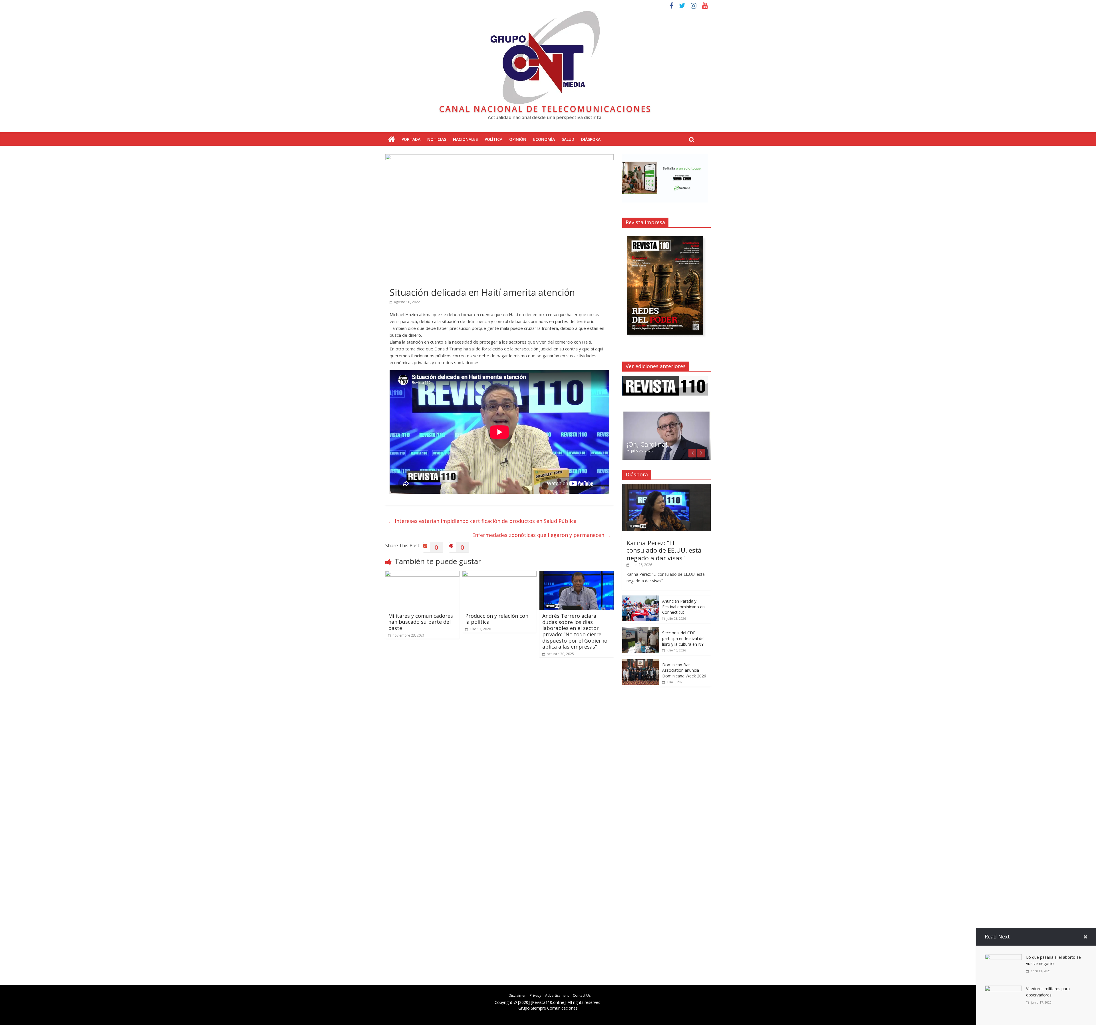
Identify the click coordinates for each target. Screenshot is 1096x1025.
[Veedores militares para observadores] (1003, 989)
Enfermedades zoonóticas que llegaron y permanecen (541, 534)
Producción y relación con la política (496, 618)
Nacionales (465, 139)
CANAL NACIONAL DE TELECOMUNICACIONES (545, 108)
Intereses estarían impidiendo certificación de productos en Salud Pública (482, 520)
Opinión (517, 139)
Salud (568, 139)
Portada (411, 139)
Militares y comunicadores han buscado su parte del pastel (420, 621)
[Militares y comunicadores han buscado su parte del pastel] (422, 574)
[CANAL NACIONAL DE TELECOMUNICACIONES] (391, 139)
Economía (544, 139)
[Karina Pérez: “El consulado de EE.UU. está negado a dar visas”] (666, 487)
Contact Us (582, 995)
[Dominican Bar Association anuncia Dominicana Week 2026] (640, 662)
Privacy (535, 995)
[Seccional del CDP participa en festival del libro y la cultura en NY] (640, 630)
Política (493, 139)
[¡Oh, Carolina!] (666, 413)
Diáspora (591, 139)
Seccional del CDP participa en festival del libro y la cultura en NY (683, 638)
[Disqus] (499, 743)
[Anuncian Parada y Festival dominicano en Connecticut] (640, 598)
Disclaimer (517, 995)
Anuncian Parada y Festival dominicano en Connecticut (683, 606)
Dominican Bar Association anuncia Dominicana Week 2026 (684, 670)
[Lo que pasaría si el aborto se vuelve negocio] (1003, 957)
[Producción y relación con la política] (499, 574)
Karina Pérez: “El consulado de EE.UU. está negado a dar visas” (664, 550)
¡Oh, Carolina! (647, 444)
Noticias (436, 139)
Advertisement (557, 995)
